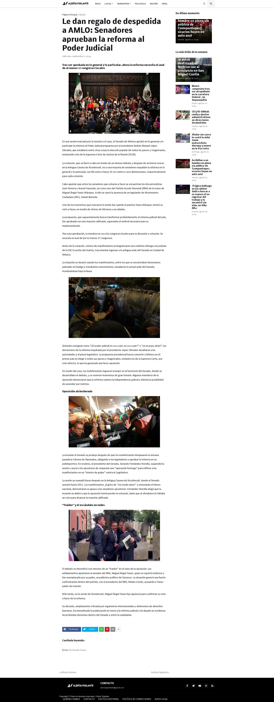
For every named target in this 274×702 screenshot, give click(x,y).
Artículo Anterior (68, 672)
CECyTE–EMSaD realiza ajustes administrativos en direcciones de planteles (201, 117)
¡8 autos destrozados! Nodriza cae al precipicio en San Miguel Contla (191, 67)
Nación (82, 15)
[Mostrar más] (118, 629)
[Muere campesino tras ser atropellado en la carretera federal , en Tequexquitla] (183, 89)
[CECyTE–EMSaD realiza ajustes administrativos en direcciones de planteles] (183, 115)
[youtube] (199, 685)
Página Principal (69, 15)
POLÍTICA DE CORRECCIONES (137, 699)
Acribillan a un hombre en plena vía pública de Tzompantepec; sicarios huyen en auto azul (193, 26)
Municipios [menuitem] (123, 4)
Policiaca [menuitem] (140, 4)
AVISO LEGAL (161, 699)
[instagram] (206, 685)
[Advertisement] (194, 268)
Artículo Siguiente (159, 672)
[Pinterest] (107, 629)
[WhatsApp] (101, 629)
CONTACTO (89, 699)
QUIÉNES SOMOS (71, 699)
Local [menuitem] (108, 4)
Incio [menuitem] (98, 4)
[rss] (212, 685)
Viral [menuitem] (165, 4)
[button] (204, 3)
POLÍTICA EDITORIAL (108, 699)
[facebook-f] (187, 685)
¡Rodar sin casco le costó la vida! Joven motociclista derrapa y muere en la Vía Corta (201, 142)
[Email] (112, 629)
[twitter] (193, 685)
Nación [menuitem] (154, 4)
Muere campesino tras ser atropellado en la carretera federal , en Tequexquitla (201, 93)
